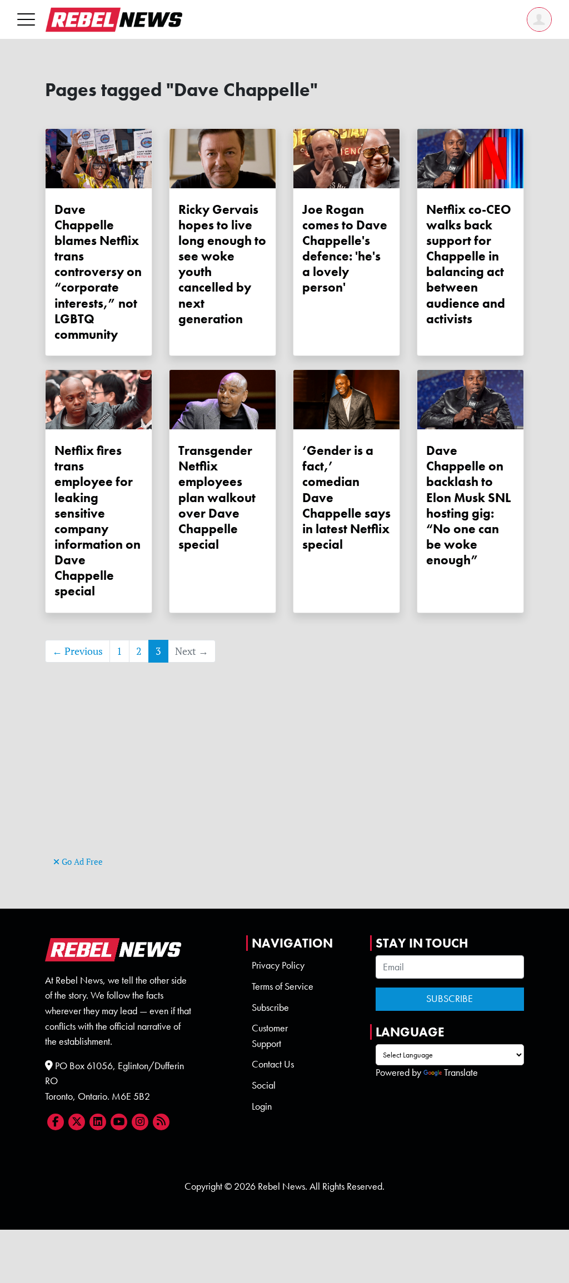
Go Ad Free (81, 861)
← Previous (77, 651)
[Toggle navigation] (26, 19)
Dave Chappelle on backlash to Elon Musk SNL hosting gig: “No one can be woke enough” (468, 505)
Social (264, 1085)
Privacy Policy (278, 965)
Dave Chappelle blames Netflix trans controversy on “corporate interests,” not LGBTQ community (98, 272)
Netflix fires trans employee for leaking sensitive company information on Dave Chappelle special (97, 520)
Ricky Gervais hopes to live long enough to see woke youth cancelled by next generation (222, 264)
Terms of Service (282, 986)
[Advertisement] (284, 776)
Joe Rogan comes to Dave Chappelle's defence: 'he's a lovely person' (344, 248)
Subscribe (270, 1007)
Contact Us (273, 1064)
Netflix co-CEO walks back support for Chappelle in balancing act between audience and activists (468, 264)
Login (262, 1106)
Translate (461, 1072)
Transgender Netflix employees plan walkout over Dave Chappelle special (217, 497)
